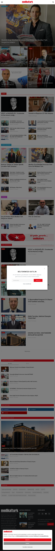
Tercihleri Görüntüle (27, 547)
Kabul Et (27, 540)
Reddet (27, 543)
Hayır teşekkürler (27, 283)
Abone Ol (38, 280)
